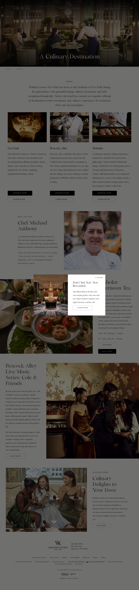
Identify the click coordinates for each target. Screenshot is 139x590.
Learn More (82, 307)
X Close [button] (99, 277)
